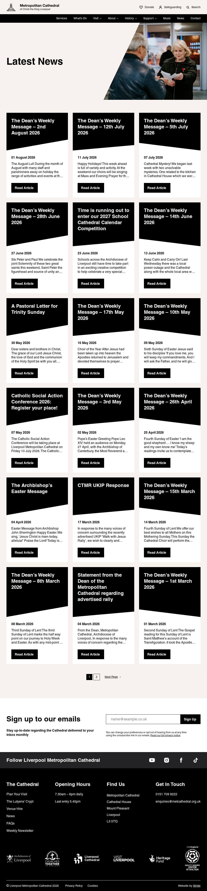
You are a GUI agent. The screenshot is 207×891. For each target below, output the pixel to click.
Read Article (24, 188)
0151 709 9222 (166, 794)
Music (167, 18)
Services (61, 18)
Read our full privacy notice (165, 735)
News (180, 18)
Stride (197, 885)
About (111, 18)
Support (148, 18)
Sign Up (190, 719)
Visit (95, 18)
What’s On (80, 18)
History (129, 18)
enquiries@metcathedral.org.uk (178, 801)
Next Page (113, 676)
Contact (196, 18)
